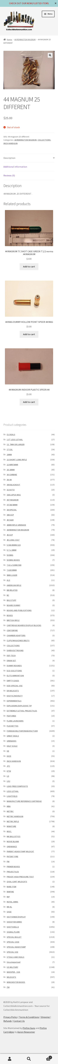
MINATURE (11, 826)
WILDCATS (11, 977)
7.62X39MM (12, 570)
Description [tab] (9, 157)
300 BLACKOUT (13, 484)
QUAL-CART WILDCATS (17, 881)
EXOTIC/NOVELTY (14, 695)
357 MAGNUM (12, 500)
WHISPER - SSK (13, 972)
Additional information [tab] (15, 166)
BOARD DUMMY (13, 605)
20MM (9, 454)
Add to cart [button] (29, 266)
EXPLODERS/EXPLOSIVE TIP (19, 705)
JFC (8, 766)
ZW (8, 987)
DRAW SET (11, 660)
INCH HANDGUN (10, 143)
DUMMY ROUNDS (14, 665)
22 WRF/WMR (12, 464)
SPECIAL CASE (13, 942)
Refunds (7, 1020)
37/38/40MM (12, 504)
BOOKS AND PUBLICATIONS (19, 610)
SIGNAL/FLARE (13, 932)
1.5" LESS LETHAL (15, 439)
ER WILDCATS (13, 690)
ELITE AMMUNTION (15, 675)
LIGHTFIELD (12, 796)
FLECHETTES (12, 726)
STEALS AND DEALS (15, 957)
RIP (8, 896)
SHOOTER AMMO (14, 922)
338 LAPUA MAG (14, 494)
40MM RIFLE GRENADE (16, 525)
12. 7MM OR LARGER (15, 444)
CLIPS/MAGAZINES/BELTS (18, 640)
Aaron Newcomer (26, 1031)
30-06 (9, 479)
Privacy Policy (10, 1017)
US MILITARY (12, 967)
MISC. (9, 831)
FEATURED (11, 715)
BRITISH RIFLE (13, 620)
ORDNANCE (12, 846)
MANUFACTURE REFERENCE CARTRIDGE (24, 801)
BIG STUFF (11, 600)
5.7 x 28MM (11, 550)
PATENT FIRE (12, 856)
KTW (9, 771)
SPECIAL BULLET (14, 937)
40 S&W (10, 520)
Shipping (45, 1017)
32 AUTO (11, 489)
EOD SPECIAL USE (14, 685)
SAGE (9, 911)
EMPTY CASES (13, 680)
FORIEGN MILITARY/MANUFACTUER (22, 731)
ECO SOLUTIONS (14, 670)
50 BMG (10, 555)
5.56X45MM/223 (14, 545)
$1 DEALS (11, 434)
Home (9, 39)
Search (29, 1059)
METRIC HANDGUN (15, 816)
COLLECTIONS (44, 140)
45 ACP (10, 535)
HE (8, 751)
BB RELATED (12, 590)
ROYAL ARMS (12, 901)
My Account (9, 1059)
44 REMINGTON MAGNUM (25, 39)
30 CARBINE (12, 474)
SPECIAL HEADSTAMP (16, 947)
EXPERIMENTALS (14, 700)
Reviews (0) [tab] (9, 175)
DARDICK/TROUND (15, 650)
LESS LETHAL (13, 791)
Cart (45, 1056)
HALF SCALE (12, 746)
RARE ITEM (11, 886)
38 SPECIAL (12, 509)
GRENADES (11, 741)
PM (8, 861)
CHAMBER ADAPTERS (16, 635)
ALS (8, 580)
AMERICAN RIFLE (14, 585)
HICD (9, 756)
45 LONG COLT (13, 540)
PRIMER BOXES (13, 866)
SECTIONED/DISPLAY (16, 916)
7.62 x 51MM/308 (14, 565)
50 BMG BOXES (13, 560)
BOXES (10, 615)
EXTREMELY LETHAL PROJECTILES (22, 710)
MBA (9, 806)
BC (8, 595)
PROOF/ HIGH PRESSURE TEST (20, 876)
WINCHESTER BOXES (16, 982)
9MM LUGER (12, 575)
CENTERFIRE (12, 630)
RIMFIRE (10, 891)
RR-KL (9, 907)
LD (8, 776)
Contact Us (19, 1020)
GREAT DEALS (13, 736)
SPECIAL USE (12, 952)
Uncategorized (13, 962)
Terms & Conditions (29, 1017)
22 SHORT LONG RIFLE (17, 459)
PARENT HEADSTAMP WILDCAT (20, 851)
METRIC (10, 811)
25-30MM (11, 469)
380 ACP (10, 515)
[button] (50, 55)
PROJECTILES (13, 871)
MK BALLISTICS (13, 836)
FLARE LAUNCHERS (15, 721)
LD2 (8, 781)
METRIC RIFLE (13, 821)
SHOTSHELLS (13, 927)
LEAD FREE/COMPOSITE (17, 786)
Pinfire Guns (29, 1028)
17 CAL (10, 449)
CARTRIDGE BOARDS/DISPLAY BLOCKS (24, 625)
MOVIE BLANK (13, 841)
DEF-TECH (11, 655)
